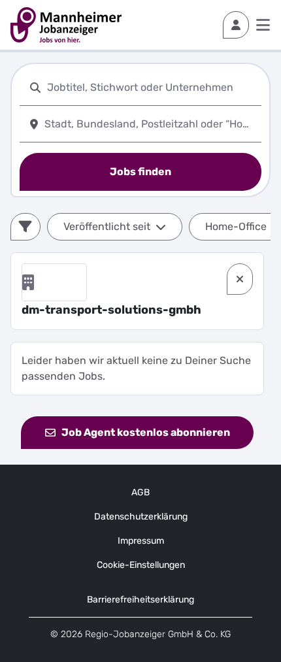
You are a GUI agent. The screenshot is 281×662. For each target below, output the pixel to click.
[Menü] (263, 24)
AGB (140, 492)
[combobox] (151, 87)
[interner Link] (66, 24)
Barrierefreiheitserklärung (140, 599)
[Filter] (25, 226)
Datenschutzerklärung (141, 516)
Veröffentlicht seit (106, 226)
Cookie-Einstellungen (141, 565)
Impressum (141, 540)
